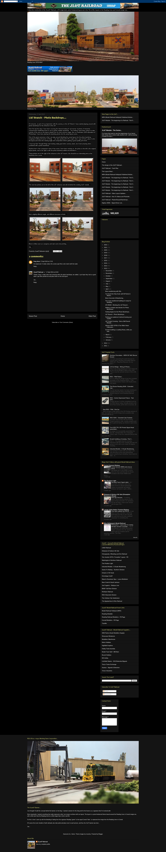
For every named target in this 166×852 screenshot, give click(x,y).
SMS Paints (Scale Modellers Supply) (113, 633)
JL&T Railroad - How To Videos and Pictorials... (116, 196)
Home (63, 316)
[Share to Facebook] (59, 251)
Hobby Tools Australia (108, 648)
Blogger (100, 834)
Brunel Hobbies (106, 655)
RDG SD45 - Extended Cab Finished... (121, 417)
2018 (105, 255)
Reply (35, 266)
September (109, 278)
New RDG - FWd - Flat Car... (111, 409)
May (107, 286)
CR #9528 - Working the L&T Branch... (117, 305)
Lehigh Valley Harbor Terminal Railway (116, 509)
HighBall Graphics (107, 645)
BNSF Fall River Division (109, 588)
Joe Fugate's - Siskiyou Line (110, 585)
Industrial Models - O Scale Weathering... (122, 449)
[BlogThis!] (56, 251)
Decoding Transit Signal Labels (120, 482)
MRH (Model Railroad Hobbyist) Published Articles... (117, 117)
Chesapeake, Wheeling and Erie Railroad (114, 554)
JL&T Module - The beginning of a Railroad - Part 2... (118, 187)
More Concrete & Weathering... (114, 298)
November (109, 273)
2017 (105, 258)
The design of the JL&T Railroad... (112, 165)
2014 (105, 266)
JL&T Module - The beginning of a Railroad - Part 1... (118, 190)
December (109, 270)
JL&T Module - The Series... (112, 130)
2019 (105, 252)
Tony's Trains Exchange (109, 664)
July (107, 283)
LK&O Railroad (106, 547)
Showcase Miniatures (108, 636)
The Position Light (110, 480)
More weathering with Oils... (113, 291)
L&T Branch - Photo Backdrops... (115, 314)
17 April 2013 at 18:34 (52, 272)
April (107, 289)
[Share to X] (58, 251)
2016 (105, 260)
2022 (105, 245)
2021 (105, 247)
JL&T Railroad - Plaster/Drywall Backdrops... (115, 199)
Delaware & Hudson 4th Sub (110, 551)
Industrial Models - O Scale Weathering (114, 566)
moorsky (88, 834)
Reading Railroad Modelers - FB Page (113, 617)
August (108, 281)
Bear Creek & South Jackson (110, 582)
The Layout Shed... (108, 171)
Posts (106, 691)
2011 (105, 345)
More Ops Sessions (117, 497)
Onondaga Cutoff (107, 576)
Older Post (92, 316)
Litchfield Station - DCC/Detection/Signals (114, 661)
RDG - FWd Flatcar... (116, 376)
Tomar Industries (107, 670)
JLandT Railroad (38, 272)
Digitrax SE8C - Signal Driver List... (112, 203)
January (108, 340)
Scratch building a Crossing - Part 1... (121, 439)
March (108, 334)
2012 (105, 343)
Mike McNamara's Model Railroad (115, 523)
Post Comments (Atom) (66, 322)
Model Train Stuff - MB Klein (110, 652)
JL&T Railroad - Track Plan (110, 168)
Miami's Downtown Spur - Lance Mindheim (115, 579)
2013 (105, 268)
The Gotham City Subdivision (111, 598)
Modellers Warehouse (108, 639)
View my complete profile (43, 844)
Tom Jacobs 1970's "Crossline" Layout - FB (115, 557)
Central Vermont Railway (112, 465)
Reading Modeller (107, 614)
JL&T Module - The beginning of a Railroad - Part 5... (118, 120)
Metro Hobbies (106, 642)
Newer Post (33, 316)
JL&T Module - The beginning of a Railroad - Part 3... (118, 184)
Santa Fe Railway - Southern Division (113, 569)
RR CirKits (105, 658)
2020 (105, 250)
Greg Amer (37, 261)
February (109, 337)
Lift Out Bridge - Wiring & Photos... (120, 367)
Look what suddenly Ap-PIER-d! (120, 511)
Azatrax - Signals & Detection (111, 667)
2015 (105, 263)
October (108, 276)
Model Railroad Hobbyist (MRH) (111, 611)
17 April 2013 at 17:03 (47, 261)
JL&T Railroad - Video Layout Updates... (114, 193)
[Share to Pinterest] (61, 251)
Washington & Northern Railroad (112, 560)
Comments (107, 694)
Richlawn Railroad (107, 591)
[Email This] (54, 251)
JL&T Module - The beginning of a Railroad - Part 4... (118, 181)
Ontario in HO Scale (108, 573)
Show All (135, 537)
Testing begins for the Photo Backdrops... (117, 312)
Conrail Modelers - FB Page (110, 620)
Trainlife (104, 623)
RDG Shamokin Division (109, 595)
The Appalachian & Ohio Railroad (112, 601)
